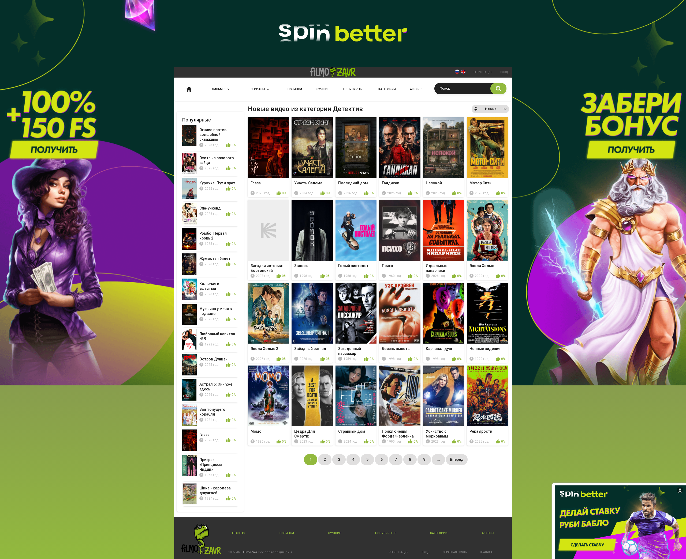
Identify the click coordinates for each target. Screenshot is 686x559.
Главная (189, 89)
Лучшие (322, 89)
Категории (387, 89)
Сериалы (258, 89)
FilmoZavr (250, 552)
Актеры (416, 89)
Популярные (353, 89)
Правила (486, 552)
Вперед (457, 459)
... (438, 459)
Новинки (295, 89)
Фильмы (218, 89)
